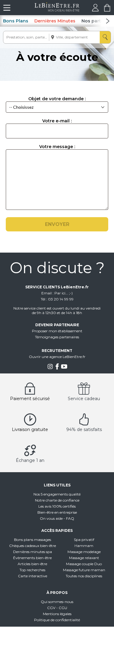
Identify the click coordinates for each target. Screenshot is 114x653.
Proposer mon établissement (57, 331)
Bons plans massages (32, 539)
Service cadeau (84, 398)
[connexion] (95, 10)
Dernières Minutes (54, 21)
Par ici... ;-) (63, 293)
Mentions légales (57, 614)
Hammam (83, 545)
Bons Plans (15, 21)
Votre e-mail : (57, 121)
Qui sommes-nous (57, 601)
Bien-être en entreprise (57, 512)
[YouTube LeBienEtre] (64, 368)
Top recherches (32, 570)
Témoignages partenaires (57, 337)
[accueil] (57, 10)
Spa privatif (84, 539)
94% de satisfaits (84, 429)
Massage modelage (84, 551)
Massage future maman (84, 570)
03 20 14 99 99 (61, 299)
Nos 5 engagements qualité (57, 494)
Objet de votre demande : (57, 98)
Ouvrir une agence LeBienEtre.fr (57, 356)
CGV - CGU (57, 607)
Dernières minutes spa (32, 551)
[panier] (107, 10)
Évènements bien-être (32, 557)
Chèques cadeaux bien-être (32, 545)
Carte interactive (32, 576)
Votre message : (57, 146)
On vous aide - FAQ (57, 518)
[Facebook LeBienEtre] (57, 368)
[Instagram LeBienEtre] (50, 368)
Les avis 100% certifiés (57, 506)
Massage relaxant (84, 557)
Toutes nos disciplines (84, 576)
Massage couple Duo (84, 564)
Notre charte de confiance (57, 500)
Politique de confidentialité (57, 620)
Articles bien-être (32, 564)
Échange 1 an (30, 460)
